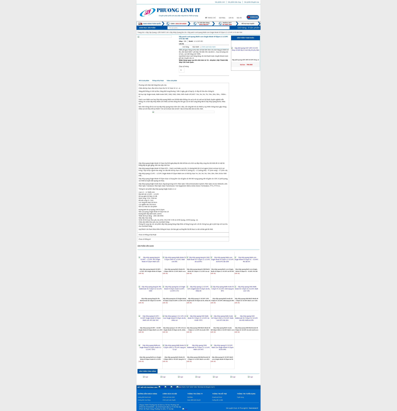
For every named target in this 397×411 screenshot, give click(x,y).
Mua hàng (196, 70)
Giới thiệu (190, 397)
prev (138, 381)
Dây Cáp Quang (151, 32)
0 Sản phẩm (248, 28)
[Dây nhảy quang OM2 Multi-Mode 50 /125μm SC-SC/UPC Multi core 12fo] (246, 289)
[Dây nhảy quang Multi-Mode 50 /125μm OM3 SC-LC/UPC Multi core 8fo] (174, 259)
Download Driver (217, 397)
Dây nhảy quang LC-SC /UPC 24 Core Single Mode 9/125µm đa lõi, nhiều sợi (174, 329)
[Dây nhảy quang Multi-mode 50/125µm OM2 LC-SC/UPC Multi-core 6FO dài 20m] (222, 318)
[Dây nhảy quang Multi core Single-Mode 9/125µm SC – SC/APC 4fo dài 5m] (246, 259)
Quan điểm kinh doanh (194, 400)
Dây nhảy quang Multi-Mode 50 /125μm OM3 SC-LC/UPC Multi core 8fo (175, 270)
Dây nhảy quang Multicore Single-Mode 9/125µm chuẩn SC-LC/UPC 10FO (150, 358)
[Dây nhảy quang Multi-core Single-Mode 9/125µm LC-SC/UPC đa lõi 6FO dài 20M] (222, 259)
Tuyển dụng (240, 397)
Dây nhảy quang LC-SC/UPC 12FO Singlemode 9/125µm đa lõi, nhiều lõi (198, 299)
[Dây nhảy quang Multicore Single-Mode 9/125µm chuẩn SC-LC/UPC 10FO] (150, 347)
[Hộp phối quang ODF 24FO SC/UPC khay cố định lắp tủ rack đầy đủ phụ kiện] (245, 49)
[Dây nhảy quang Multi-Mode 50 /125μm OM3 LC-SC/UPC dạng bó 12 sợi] (174, 347)
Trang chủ (141, 32)
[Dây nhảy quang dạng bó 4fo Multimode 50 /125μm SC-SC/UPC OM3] (150, 289)
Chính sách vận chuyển (169, 400)
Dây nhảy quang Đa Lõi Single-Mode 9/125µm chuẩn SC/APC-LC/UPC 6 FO (174, 299)
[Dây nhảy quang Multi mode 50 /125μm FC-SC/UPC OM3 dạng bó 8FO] (222, 289)
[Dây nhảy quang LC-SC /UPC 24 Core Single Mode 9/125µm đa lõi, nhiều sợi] (174, 318)
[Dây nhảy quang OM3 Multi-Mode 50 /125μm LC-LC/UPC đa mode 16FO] (198, 318)
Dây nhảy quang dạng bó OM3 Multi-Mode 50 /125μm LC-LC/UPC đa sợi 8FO (198, 270)
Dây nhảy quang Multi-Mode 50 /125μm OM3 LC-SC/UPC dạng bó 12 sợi (174, 358)
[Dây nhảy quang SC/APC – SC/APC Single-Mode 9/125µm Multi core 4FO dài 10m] (150, 318)
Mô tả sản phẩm (144, 80)
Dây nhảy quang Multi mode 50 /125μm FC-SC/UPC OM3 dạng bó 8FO (222, 299)
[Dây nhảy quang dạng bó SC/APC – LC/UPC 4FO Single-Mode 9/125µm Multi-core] (150, 259)
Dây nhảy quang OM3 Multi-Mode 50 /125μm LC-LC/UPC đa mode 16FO (198, 329)
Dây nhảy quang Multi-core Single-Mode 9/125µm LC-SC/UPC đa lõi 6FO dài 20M (222, 270)
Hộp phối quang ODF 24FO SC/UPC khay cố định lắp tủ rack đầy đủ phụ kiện (245, 60)
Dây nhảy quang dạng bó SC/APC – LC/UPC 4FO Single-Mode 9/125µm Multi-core (150, 270)
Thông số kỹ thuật (158, 80)
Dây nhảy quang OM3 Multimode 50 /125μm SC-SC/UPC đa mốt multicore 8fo (246, 329)
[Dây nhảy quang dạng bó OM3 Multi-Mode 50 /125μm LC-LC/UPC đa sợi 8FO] (198, 259)
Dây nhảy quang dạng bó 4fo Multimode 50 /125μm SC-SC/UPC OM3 (150, 300)
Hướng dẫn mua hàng (144, 400)
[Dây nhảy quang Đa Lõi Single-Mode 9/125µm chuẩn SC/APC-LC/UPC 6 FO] (174, 289)
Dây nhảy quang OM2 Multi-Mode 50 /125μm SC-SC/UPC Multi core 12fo (246, 299)
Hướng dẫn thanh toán (144, 397)
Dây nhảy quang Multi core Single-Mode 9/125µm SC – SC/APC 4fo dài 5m (246, 270)
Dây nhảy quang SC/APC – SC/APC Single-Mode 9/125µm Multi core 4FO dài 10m (150, 329)
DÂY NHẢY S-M (163, 32)
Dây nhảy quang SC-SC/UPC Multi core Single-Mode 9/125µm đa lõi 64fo (222, 358)
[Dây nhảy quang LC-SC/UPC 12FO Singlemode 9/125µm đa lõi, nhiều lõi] (198, 289)
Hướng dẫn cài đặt (217, 400)
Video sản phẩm (172, 80)
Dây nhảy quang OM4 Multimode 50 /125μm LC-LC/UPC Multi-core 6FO (198, 358)
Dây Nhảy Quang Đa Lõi (178, 32)
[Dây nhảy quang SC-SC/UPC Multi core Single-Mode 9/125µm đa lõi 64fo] (222, 347)
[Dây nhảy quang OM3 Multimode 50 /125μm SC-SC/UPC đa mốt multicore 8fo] (246, 318)
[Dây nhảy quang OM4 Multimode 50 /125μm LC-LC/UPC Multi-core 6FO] (198, 347)
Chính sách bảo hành (209, 47)
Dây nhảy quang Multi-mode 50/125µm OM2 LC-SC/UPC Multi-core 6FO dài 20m (222, 329)
